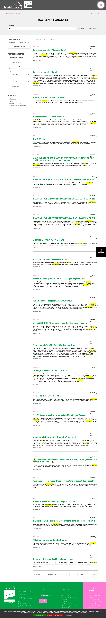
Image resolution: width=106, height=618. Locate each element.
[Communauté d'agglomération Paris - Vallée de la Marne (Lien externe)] (9, 588)
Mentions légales (67, 604)
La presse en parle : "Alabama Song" (49, 50)
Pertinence (13, 99)
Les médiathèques (94, 599)
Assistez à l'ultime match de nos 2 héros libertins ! (56, 437)
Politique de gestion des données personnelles (71, 606)
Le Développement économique (94, 606)
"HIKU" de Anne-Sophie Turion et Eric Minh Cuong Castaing (60, 415)
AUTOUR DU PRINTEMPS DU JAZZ (48, 240)
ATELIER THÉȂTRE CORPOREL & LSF (50, 259)
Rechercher (93, 28)
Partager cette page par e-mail (95, 13)
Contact (64, 602)
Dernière (82, 574)
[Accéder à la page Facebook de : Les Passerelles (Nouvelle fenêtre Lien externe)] (41, 601)
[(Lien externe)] (12, 5)
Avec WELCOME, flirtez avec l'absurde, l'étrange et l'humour (60, 323)
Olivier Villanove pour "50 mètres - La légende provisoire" (59, 278)
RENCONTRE (39, 139)
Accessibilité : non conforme (70, 597)
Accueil (7, 13)
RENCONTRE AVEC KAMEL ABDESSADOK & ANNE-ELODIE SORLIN (63, 179)
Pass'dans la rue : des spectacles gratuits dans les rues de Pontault (64, 521)
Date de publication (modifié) (18, 105)
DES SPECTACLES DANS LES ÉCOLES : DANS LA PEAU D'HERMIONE (64, 218)
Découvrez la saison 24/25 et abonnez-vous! (53, 559)
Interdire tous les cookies (55, 615)
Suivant (94, 574)
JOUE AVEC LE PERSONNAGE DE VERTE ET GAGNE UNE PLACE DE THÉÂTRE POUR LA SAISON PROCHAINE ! (63, 159)
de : (10, 72)
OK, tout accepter (40, 615)
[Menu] (100, 4)
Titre (11, 101)
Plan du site (65, 595)
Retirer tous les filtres (20, 47)
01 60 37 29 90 (46, 595)
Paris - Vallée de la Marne (94, 596)
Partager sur (98, 13)
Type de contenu (16, 103)
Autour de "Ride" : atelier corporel (48, 97)
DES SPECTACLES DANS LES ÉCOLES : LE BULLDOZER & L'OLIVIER (64, 199)
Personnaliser (68, 615)
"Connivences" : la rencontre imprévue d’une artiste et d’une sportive (64, 481)
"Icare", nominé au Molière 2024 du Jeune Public (55, 345)
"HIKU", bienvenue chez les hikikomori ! (50, 370)
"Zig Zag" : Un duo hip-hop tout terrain (50, 540)
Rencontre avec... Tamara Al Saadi (48, 117)
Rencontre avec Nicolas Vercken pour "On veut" (54, 501)
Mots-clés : (11, 25)
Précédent (38, 574)
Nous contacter (47, 589)
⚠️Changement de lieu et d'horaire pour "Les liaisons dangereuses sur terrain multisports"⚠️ (65, 460)
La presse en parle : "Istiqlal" (46, 72)
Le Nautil (91, 603)
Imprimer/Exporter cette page (92, 13)
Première (50, 574)
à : (10, 78)
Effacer (82, 28)
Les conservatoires (95, 601)
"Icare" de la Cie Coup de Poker (47, 396)
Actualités (36, 46)
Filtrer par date (15, 86)
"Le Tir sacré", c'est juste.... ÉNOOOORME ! (52, 301)
